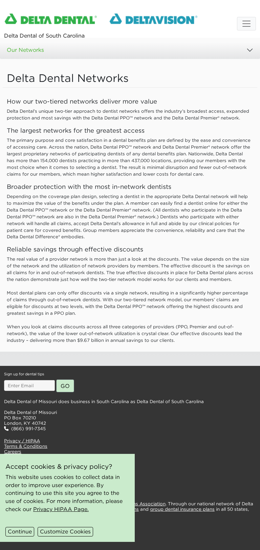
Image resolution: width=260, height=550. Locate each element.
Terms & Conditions (25, 446)
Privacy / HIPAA (22, 441)
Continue (20, 531)
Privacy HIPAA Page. (61, 509)
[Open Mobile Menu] (246, 23)
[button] (84, 358)
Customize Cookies (65, 531)
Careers (12, 452)
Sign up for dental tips (24, 374)
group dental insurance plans (182, 509)
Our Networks (25, 49)
